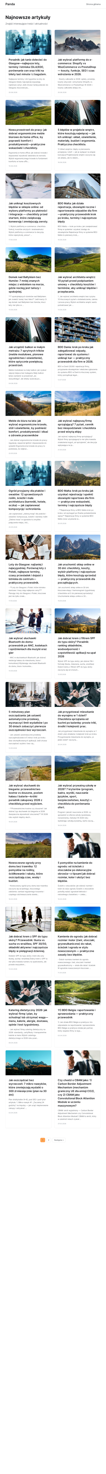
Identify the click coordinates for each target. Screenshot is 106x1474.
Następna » (59, 1140)
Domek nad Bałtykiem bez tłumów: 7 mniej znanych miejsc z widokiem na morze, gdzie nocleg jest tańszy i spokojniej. (26, 284)
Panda (10, 4)
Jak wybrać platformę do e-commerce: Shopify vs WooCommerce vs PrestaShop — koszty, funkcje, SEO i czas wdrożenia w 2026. (77, 67)
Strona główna (93, 4)
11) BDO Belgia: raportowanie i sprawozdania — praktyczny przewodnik (76, 1014)
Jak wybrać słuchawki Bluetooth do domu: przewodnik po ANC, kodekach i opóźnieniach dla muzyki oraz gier (28, 645)
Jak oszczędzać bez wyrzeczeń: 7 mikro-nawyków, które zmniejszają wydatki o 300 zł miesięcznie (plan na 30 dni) (28, 1087)
